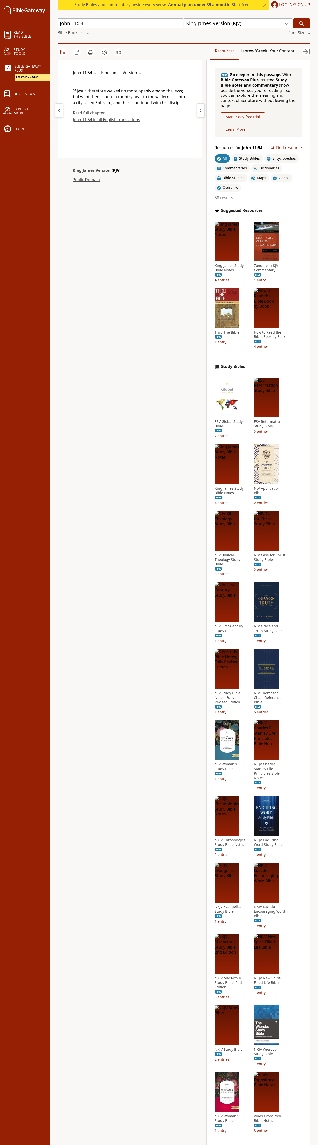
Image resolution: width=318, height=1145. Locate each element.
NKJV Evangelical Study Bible (228, 909)
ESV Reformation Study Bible (267, 423)
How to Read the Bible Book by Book (269, 334)
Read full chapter (89, 113)
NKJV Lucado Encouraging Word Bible (269, 911)
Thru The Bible (227, 332)
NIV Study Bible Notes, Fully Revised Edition (227, 697)
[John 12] (201, 110)
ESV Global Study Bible (229, 423)
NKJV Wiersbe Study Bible (265, 1051)
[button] (289, 5)
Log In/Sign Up (294, 4)
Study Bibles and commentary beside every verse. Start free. (162, 4)
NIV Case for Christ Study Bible (269, 557)
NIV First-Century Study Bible (229, 628)
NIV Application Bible (267, 490)
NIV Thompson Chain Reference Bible (267, 697)
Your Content (282, 51)
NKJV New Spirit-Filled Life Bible (267, 980)
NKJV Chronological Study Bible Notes (231, 842)
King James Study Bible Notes (229, 267)
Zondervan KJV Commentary (266, 267)
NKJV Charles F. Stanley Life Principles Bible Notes (267, 771)
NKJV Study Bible (228, 1049)
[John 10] (59, 110)
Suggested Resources (242, 210)
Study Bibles (233, 366)
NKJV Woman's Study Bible (227, 1118)
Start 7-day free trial (243, 116)
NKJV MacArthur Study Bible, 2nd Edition (228, 982)
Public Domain (86, 179)
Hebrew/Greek (253, 51)
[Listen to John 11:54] (118, 52)
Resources (225, 51)
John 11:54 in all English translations (106, 119)
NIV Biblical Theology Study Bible (227, 559)
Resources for (238, 147)
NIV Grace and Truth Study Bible (268, 628)
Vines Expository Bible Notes (267, 1118)
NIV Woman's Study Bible (226, 766)
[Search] (301, 23)
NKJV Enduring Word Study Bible (268, 842)
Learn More (235, 129)
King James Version (92, 170)
